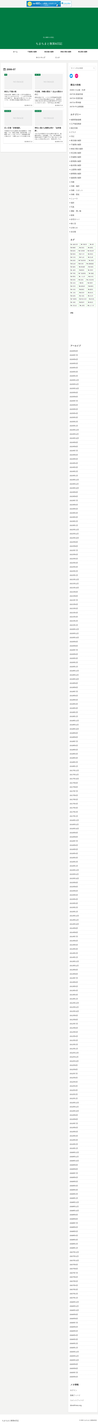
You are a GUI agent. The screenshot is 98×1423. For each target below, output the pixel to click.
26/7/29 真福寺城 (76, 94)
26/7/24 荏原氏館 (76, 98)
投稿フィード (75, 1395)
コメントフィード (77, 1400)
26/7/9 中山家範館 (77, 107)
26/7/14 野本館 (75, 102)
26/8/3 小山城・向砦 (77, 90)
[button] (94, 68)
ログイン (73, 1390)
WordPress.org (76, 1405)
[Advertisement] (49, 21)
